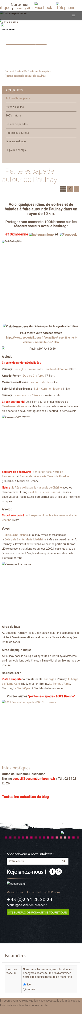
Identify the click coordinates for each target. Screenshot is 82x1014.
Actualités (22, 70)
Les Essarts (52, 492)
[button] (38, 1010)
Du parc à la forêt (33, 375)
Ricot (31, 492)
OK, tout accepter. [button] (13, 1010)
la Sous (39, 492)
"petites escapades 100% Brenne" (51, 696)
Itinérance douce (16, 141)
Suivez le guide (15, 106)
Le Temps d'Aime (59, 683)
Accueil (10, 70)
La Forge (49, 679)
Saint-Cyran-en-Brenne (48, 388)
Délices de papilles (17, 124)
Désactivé (29, 989)
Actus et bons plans (40, 70)
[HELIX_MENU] (73, 15)
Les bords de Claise (41, 382)
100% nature (13, 115)
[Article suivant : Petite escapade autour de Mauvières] (76, 188)
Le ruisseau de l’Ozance (28, 395)
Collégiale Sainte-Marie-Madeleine (25, 539)
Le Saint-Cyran (22, 688)
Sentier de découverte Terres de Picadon (44, 476)
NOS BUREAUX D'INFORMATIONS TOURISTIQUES (38, 912)
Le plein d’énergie (16, 150)
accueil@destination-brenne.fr (34, 778)
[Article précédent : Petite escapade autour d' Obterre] (70, 188)
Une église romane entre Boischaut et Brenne (41, 369)
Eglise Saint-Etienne (16, 534)
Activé (27, 984)
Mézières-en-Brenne (14, 406)
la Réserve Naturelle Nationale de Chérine (37, 487)
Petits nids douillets (17, 132)
